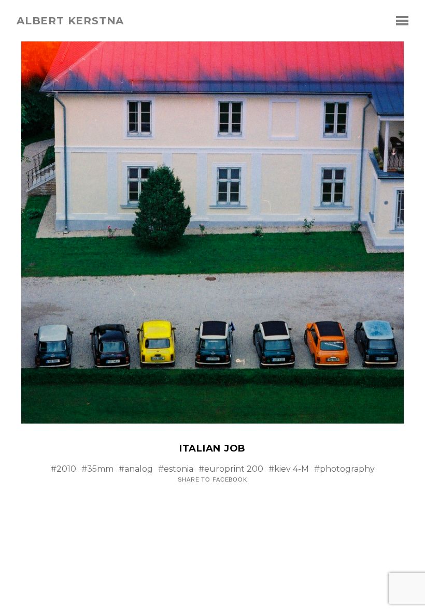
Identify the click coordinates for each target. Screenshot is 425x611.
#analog (136, 469)
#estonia (175, 469)
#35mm (97, 469)
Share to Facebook (212, 480)
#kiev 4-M (288, 469)
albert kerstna (70, 21)
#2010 (63, 469)
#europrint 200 (231, 469)
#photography (344, 469)
